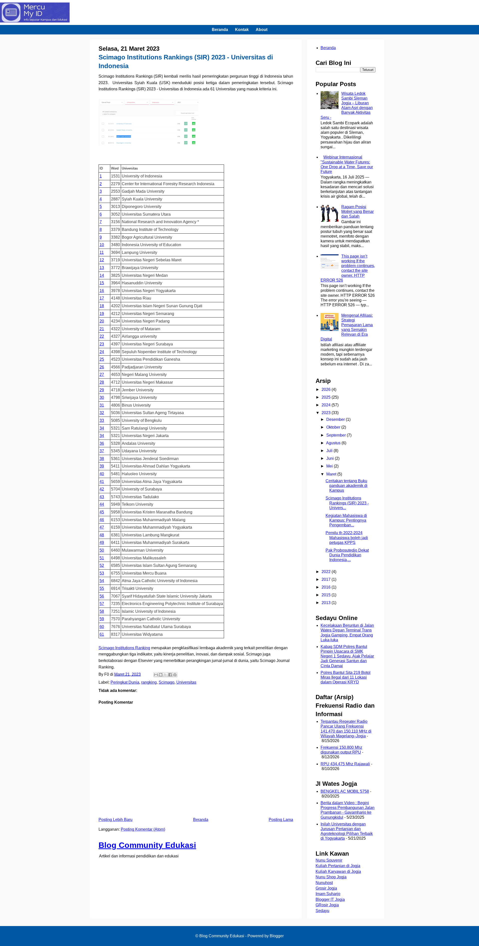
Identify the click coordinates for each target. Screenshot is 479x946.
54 (102, 581)
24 (102, 352)
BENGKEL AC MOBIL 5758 (345, 791)
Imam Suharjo (328, 894)
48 (102, 535)
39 (102, 466)
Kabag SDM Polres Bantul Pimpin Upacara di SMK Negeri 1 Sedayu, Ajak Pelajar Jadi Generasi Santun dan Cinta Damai (347, 656)
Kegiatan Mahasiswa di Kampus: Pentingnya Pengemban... (346, 520)
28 (102, 382)
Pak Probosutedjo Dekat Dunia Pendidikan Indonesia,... (347, 555)
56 (102, 596)
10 (102, 245)
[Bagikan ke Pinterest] (174, 674)
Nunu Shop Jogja (331, 877)
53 (102, 573)
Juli (330, 451)
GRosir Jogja (327, 905)
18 (102, 306)
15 (102, 283)
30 (102, 397)
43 (102, 497)
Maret (331, 474)
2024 (327, 405)
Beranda (220, 29)
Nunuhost (324, 883)
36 (102, 443)
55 (102, 588)
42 (102, 489)
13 (102, 268)
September (336, 435)
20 (102, 321)
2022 (327, 572)
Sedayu (322, 911)
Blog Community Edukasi (147, 845)
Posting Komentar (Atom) (143, 829)
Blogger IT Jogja (330, 899)
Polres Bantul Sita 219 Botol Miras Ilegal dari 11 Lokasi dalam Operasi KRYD (345, 677)
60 (102, 627)
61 (102, 634)
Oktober (333, 427)
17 (102, 298)
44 (102, 504)
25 (102, 359)
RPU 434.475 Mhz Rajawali (345, 764)
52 (102, 565)
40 (102, 474)
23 (102, 344)
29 (102, 390)
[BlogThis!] (160, 674)
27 (102, 374)
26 (102, 367)
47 (102, 527)
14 (102, 275)
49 (102, 542)
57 (102, 604)
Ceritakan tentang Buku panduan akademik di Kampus (346, 485)
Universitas (186, 682)
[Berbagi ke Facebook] (170, 674)
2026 (327, 389)
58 (102, 611)
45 (102, 512)
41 (102, 481)
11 (102, 252)
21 (102, 329)
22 (102, 336)
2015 (327, 595)
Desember (336, 419)
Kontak (242, 29)
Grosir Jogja (326, 888)
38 (102, 459)
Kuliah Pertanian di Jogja (338, 866)
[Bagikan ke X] (165, 674)
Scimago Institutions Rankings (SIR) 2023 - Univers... (347, 503)
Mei (330, 466)
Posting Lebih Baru (115, 819)
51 (102, 558)
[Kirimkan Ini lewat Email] (155, 674)
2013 (327, 603)
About (261, 29)
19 (102, 314)
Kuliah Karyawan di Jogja (338, 871)
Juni (330, 458)
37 (102, 451)
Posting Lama (281, 819)
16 (102, 291)
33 (102, 420)
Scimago (166, 682)
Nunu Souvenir (329, 860)
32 (102, 413)
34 (102, 428)
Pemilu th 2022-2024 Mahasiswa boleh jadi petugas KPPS (347, 537)
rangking (149, 682)
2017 (327, 579)
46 (102, 520)
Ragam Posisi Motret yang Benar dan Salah (357, 211)
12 (102, 260)
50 (102, 550)
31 (102, 405)
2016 (327, 587)
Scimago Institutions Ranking (124, 648)
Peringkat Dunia (125, 682)
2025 (327, 397)
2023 (327, 413)
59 (102, 619)
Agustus (334, 443)
